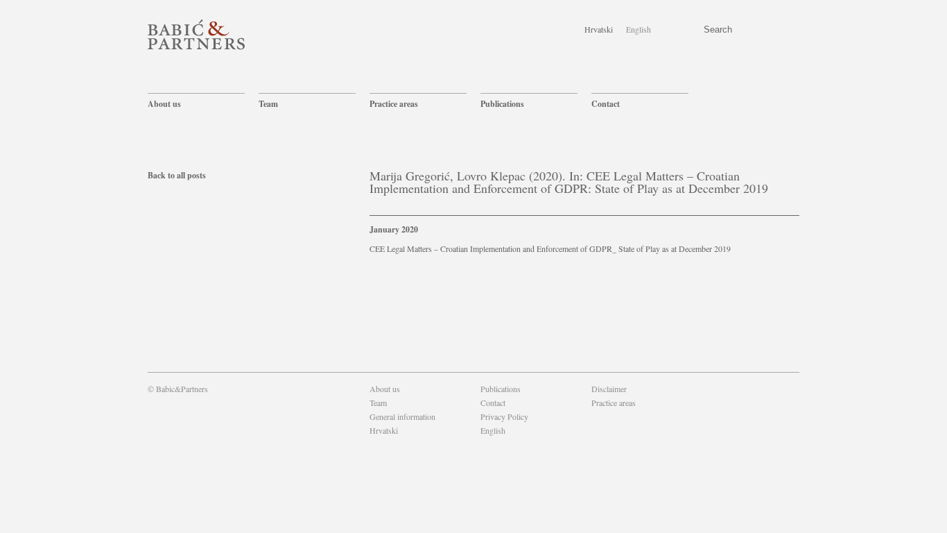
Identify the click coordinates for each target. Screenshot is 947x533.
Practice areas (394, 104)
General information (402, 416)
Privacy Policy (504, 416)
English (638, 29)
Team (268, 104)
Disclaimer (609, 388)
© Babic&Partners (178, 388)
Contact (605, 104)
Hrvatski (598, 29)
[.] (592, 416)
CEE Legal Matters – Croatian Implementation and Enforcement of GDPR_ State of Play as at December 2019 (550, 248)
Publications (502, 104)
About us (164, 104)
